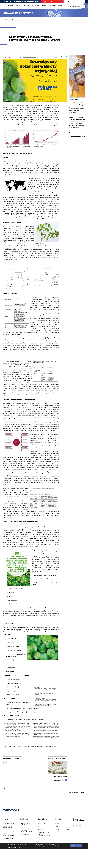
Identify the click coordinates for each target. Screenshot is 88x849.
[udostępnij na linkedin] (56, 57)
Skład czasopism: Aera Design (62, 830)
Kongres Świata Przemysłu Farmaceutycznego (26, 830)
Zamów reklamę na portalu (77, 136)
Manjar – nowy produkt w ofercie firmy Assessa (77, 118)
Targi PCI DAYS (24, 834)
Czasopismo (18, 5)
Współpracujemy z (61, 826)
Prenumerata (52, 5)
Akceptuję (76, 846)
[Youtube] (80, 825)
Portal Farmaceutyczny (10, 831)
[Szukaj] (68, 6)
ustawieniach (18, 847)
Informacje (10, 5)
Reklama (26, 5)
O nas (57, 823)
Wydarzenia (35, 5)
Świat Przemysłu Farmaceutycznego (51, 1)
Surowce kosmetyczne (30, 19)
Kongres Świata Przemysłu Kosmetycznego (25, 824)
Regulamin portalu (8, 838)
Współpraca (41, 829)
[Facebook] (73, 825)
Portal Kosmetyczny (9, 823)
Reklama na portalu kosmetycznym (8, 827)
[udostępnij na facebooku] (53, 57)
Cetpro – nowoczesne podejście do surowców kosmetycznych (77, 125)
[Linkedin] (76, 825)
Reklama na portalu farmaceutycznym (8, 834)
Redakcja (61, 5)
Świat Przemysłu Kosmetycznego (74, 1)
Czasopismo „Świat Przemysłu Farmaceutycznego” (44, 834)
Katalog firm (44, 6)
